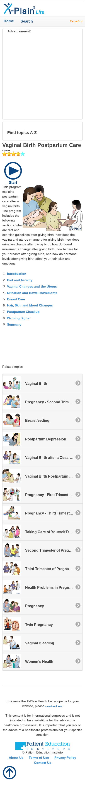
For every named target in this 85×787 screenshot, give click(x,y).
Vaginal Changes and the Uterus (32, 286)
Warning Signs (18, 318)
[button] (75, 130)
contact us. (54, 706)
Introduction (16, 273)
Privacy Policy (65, 757)
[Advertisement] (42, 76)
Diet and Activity (19, 280)
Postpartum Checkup (23, 312)
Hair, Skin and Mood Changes (30, 305)
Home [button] (9, 21)
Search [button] (25, 21)
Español (76, 21)
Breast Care (16, 299)
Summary (14, 324)
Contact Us (42, 762)
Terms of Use (39, 757)
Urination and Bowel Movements (32, 293)
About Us (16, 757)
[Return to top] (9, 772)
